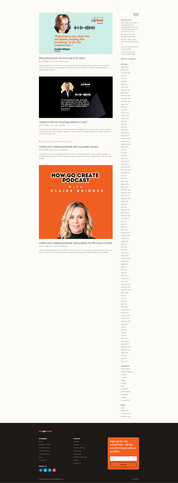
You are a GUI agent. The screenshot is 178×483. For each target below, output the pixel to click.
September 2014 (126, 350)
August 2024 (124, 104)
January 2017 (125, 281)
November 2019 (126, 215)
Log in (123, 408)
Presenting (124, 389)
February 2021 (125, 184)
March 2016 (124, 307)
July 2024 (123, 107)
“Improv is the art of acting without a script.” (63, 122)
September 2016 (126, 290)
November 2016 (126, 287)
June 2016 (124, 298)
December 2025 (126, 73)
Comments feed (126, 413)
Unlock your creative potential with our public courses (68, 146)
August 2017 (124, 264)
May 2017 (124, 273)
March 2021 (124, 181)
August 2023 (124, 118)
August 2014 (124, 353)
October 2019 (125, 218)
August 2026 (124, 67)
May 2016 (124, 301)
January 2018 (125, 255)
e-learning (124, 377)
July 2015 (123, 327)
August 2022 (124, 147)
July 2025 (123, 76)
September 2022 (126, 144)
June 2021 (124, 175)
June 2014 (124, 355)
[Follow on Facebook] (41, 470)
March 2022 (124, 158)
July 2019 (123, 221)
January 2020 (125, 213)
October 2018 (125, 238)
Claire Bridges (45, 61)
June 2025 (124, 78)
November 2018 (126, 235)
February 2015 (125, 341)
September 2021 (126, 173)
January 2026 (125, 70)
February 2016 (125, 310)
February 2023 (125, 133)
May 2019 (124, 227)
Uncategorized (63, 150)
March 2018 (124, 253)
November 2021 (126, 170)
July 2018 (123, 244)
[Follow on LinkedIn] (50, 470)
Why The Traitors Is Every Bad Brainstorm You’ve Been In (129, 42)
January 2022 (125, 164)
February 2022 (125, 161)
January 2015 (125, 344)
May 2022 (124, 155)
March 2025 (124, 87)
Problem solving (126, 391)
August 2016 (124, 293)
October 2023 (125, 115)
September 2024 (126, 101)
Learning (123, 383)
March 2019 (124, 230)
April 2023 (124, 127)
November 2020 (126, 193)
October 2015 (125, 318)
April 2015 (124, 335)
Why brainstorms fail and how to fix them (62, 58)
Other (122, 386)
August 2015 (124, 324)
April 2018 (124, 250)
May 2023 (124, 124)
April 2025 (124, 84)
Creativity (62, 125)
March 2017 (124, 275)
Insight (123, 380)
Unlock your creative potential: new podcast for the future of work (75, 243)
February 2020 (125, 210)
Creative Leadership (127, 372)
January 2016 (125, 313)
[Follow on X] (45, 470)
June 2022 (124, 153)
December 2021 (126, 167)
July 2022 (123, 150)
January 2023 (125, 135)
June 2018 (124, 247)
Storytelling (124, 394)
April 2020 (124, 207)
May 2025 (124, 81)
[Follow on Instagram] (54, 470)
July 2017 (123, 267)
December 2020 (126, 190)
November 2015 (126, 315)
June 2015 (124, 330)
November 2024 (126, 98)
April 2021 (124, 178)
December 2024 (126, 95)
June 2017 (124, 270)
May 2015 (124, 333)
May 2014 (124, 358)
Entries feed (124, 410)
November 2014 (126, 347)
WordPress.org (125, 416)
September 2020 (126, 198)
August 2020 (124, 201)
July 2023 (123, 121)
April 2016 (124, 304)
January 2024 (125, 113)
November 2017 (126, 258)
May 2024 (124, 110)
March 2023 (124, 130)
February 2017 (125, 278)
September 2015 (126, 321)
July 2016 (123, 295)
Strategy (123, 397)
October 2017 (125, 261)
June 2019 (124, 224)
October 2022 (125, 141)
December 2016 (126, 284)
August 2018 (124, 241)
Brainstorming (63, 61)
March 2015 (124, 338)
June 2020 (124, 204)
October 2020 (125, 195)
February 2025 (125, 90)
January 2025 (125, 93)
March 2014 (124, 361)
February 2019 (125, 233)
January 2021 (125, 187)
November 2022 (126, 138)
